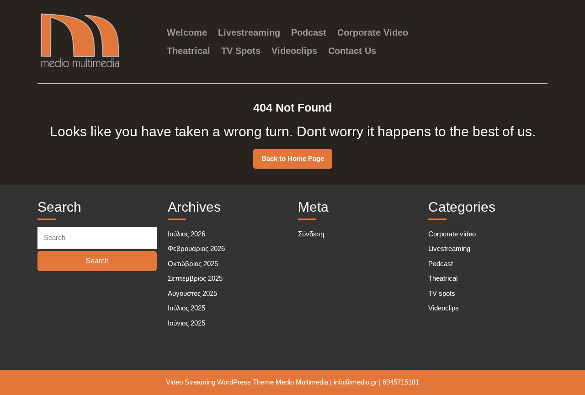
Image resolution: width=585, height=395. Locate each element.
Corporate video (372, 32)
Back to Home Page (296, 162)
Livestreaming (249, 32)
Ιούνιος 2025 (186, 323)
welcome (187, 32)
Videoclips (294, 51)
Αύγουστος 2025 (192, 293)
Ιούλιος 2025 (186, 308)
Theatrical (188, 51)
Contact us (352, 51)
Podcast (308, 32)
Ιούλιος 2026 (186, 234)
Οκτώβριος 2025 (193, 263)
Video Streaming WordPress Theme (220, 382)
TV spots (241, 51)
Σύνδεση (311, 234)
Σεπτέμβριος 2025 (195, 278)
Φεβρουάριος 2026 (196, 248)
